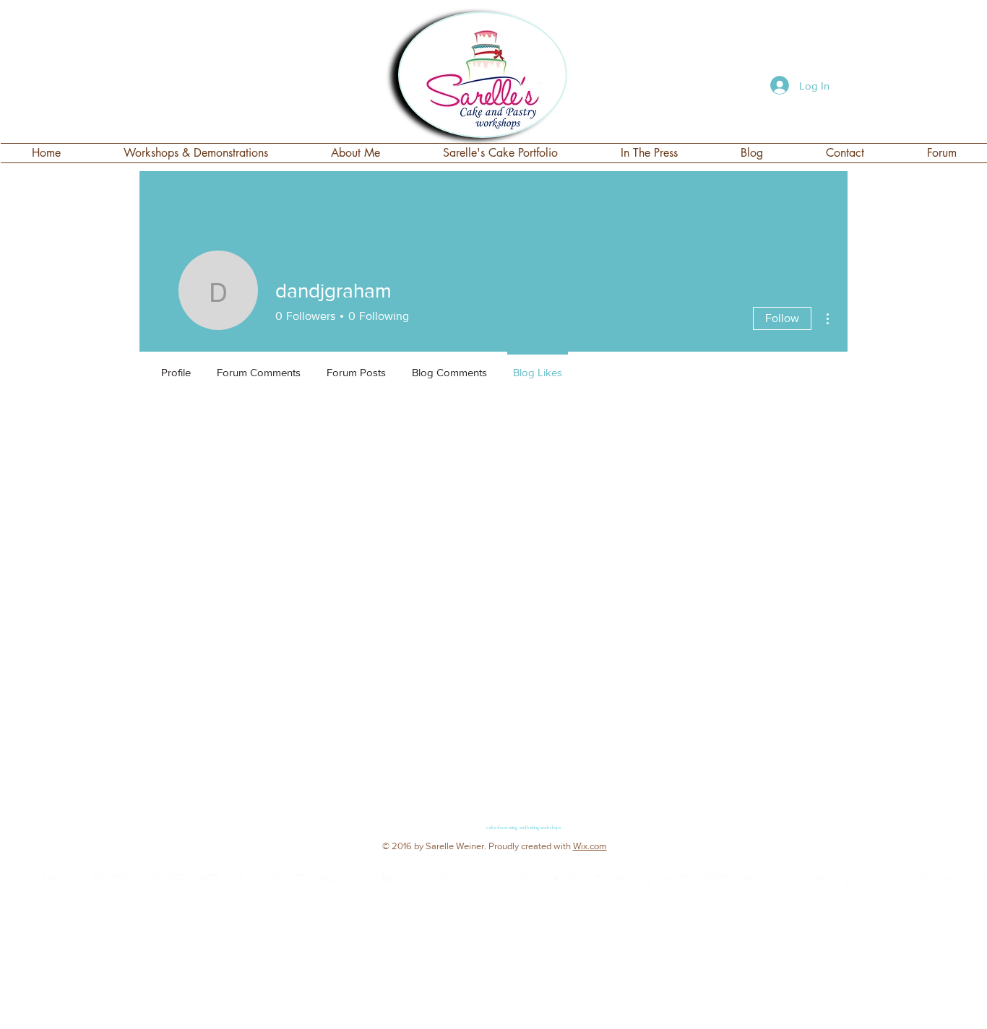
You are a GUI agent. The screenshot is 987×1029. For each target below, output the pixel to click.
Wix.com (590, 846)
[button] (501, 153)
